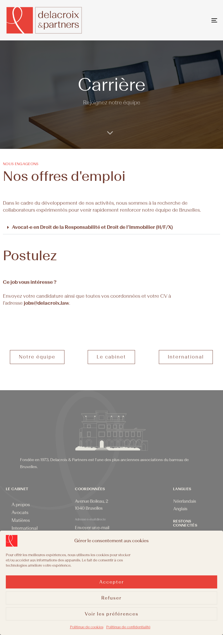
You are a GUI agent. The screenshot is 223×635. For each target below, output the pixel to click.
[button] (111, 227)
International (25, 528)
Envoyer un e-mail (92, 528)
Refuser (111, 598)
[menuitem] (184, 501)
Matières (21, 520)
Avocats (20, 512)
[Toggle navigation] (182, 20)
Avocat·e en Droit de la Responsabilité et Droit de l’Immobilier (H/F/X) (92, 227)
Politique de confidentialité (128, 627)
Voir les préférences (112, 614)
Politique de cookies (86, 627)
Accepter (111, 582)
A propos (21, 504)
